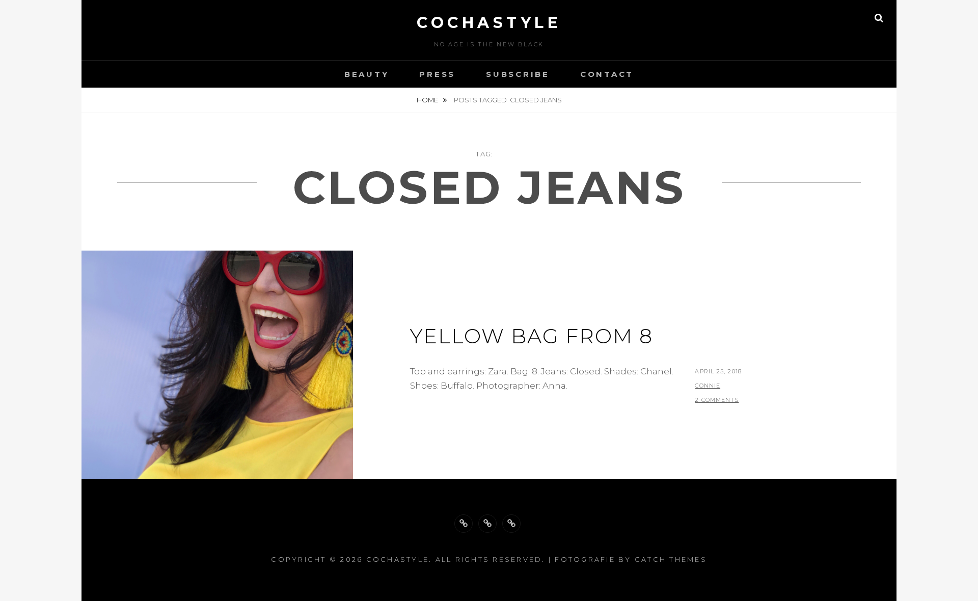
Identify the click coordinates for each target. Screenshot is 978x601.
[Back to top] (463, 523)
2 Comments (717, 399)
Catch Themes (671, 559)
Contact (607, 74)
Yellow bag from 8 (531, 335)
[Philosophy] (487, 523)
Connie (707, 385)
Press (437, 74)
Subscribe (518, 74)
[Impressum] (511, 523)
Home (428, 100)
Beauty (366, 74)
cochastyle (489, 22)
